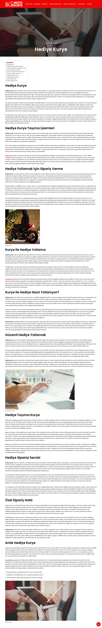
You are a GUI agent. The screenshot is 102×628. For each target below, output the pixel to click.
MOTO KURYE (13, 626)
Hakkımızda (37, 4)
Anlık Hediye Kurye (12, 80)
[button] (98, 624)
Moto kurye (8, 155)
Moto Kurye (29, 4)
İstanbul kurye (9, 279)
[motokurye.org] (14, 4)
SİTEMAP (20, 626)
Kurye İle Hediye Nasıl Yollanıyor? (16, 71)
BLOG (25, 626)
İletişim (89, 4)
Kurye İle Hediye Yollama (14, 70)
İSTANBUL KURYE (32, 626)
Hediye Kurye (10, 64)
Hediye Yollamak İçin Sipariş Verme (16, 68)
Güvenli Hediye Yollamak (14, 73)
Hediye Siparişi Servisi (13, 77)
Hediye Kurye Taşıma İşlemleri (15, 66)
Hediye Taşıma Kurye (12, 75)
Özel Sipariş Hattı (11, 79)
